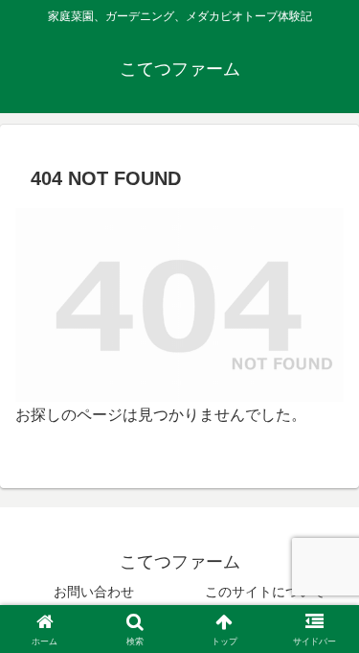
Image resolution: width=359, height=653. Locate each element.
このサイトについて (265, 591)
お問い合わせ (94, 591)
